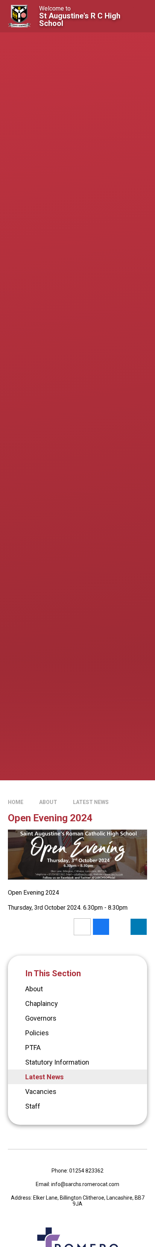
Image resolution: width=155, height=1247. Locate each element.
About (48, 802)
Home (15, 802)
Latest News (91, 802)
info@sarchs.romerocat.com (85, 1184)
